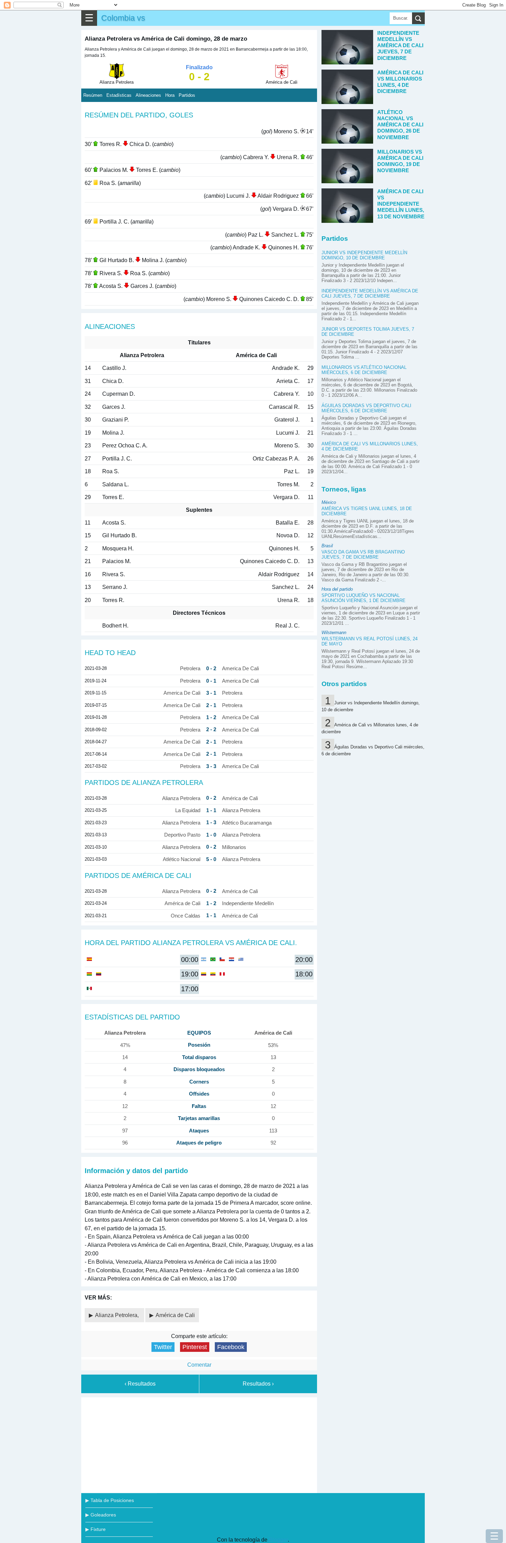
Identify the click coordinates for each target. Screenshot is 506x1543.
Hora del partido (337, 589)
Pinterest (194, 1347)
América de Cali (175, 1315)
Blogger (278, 1540)
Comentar (199, 1365)
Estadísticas (118, 95)
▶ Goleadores (100, 1515)
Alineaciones (148, 95)
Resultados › (258, 1384)
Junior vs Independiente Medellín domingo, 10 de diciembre (364, 255)
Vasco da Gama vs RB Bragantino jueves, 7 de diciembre (363, 554)
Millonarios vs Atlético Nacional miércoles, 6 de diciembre (364, 370)
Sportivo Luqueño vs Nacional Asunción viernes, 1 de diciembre (363, 598)
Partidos (187, 95)
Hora (170, 95)
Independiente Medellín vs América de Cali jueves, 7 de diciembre (369, 293)
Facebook (230, 1347)
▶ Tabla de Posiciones (109, 1500)
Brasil (327, 545)
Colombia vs (123, 17)
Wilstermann (333, 632)
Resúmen (92, 95)
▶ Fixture (95, 1529)
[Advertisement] (199, 1444)
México (328, 502)
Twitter (163, 1347)
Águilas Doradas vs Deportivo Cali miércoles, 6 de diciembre (366, 408)
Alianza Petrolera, (117, 1315)
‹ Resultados (140, 1384)
